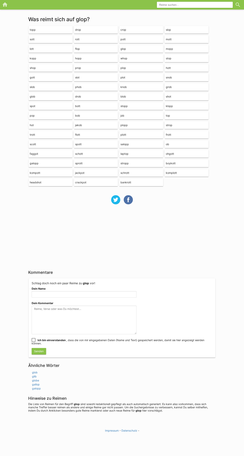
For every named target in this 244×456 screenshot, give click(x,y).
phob (78, 87)
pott (123, 39)
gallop (36, 384)
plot (122, 77)
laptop (124, 153)
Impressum (112, 430)
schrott (124, 172)
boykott (171, 163)
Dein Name (39, 288)
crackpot (80, 182)
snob (169, 77)
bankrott (125, 182)
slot (77, 77)
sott (32, 39)
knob (123, 87)
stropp (124, 163)
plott (123, 134)
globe (35, 380)
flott (77, 134)
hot (32, 125)
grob (169, 87)
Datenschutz (129, 430)
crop (123, 29)
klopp (169, 106)
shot (168, 96)
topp (33, 29)
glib (34, 376)
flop (77, 48)
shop (33, 67)
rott (77, 39)
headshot (35, 182)
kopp (33, 58)
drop (78, 29)
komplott (171, 172)
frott (168, 134)
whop (123, 58)
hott (168, 67)
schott (79, 153)
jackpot (79, 172)
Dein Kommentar (42, 303)
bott (77, 106)
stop (168, 58)
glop (123, 48)
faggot (34, 153)
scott (33, 144)
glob (32, 96)
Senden (39, 351)
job (122, 115)
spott (78, 144)
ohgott (170, 153)
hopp (78, 58)
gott (32, 77)
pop (32, 115)
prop (78, 67)
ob (167, 144)
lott (32, 48)
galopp (34, 163)
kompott (35, 172)
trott (32, 134)
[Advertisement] (122, 239)
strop (169, 125)
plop (123, 67)
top (168, 115)
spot (32, 106)
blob (123, 96)
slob (32, 87)
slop (168, 29)
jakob (78, 125)
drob (78, 96)
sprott (79, 163)
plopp (124, 125)
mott (169, 39)
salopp (124, 144)
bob (77, 115)
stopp (124, 106)
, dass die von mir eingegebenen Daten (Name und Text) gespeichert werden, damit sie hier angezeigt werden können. (118, 341)
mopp (169, 48)
